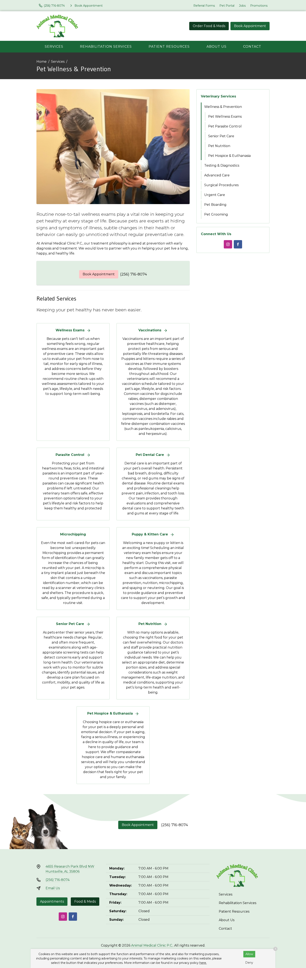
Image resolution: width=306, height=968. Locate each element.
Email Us (53, 888)
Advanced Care (217, 175)
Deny (249, 962)
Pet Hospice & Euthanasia (229, 156)
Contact (252, 47)
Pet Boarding (215, 205)
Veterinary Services (218, 96)
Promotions (258, 5)
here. (203, 963)
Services (54, 47)
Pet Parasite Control (225, 126)
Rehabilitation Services (106, 47)
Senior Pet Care (221, 136)
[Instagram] (228, 244)
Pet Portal (226, 5)
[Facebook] (238, 244)
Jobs (242, 5)
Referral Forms (204, 5)
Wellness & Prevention (223, 107)
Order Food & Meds (209, 26)
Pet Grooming (216, 214)
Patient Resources (169, 47)
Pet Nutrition (219, 146)
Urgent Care (214, 195)
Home (41, 62)
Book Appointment (250, 26)
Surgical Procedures (221, 185)
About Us (216, 47)
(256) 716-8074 (133, 274)
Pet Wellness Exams (225, 117)
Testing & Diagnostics (221, 165)
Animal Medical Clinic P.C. (152, 945)
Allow (249, 954)
